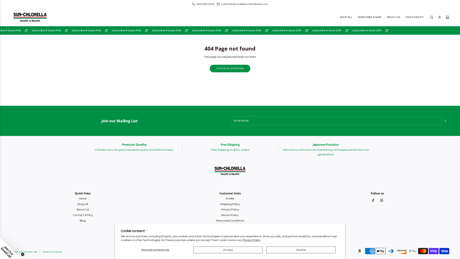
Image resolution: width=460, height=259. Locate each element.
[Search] (432, 17)
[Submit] (445, 121)
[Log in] (439, 17)
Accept (228, 249)
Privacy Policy (252, 240)
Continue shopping (230, 68)
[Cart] (447, 17)
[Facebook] (373, 200)
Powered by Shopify (52, 252)
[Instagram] (382, 200)
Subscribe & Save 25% (44, 30)
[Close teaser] (22, 254)
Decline (301, 249)
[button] (11, 248)
